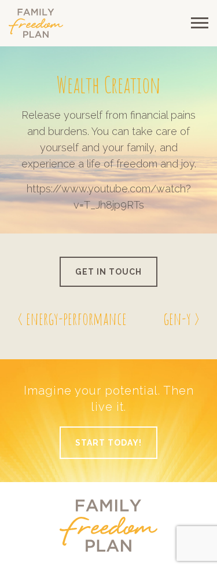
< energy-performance (72, 318)
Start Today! (108, 442)
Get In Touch (108, 271)
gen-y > (181, 318)
